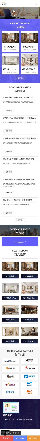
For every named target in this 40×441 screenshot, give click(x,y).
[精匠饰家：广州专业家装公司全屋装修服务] (10, 60)
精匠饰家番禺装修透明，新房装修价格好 (30, 298)
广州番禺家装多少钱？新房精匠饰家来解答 (19, 138)
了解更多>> (20, 243)
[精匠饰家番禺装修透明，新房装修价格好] (29, 60)
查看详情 (9, 110)
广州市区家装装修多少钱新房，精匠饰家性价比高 (11, 320)
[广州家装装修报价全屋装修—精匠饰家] (29, 38)
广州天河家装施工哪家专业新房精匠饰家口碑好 (11, 276)
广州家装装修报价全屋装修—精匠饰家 (30, 276)
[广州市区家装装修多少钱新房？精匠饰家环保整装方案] (29, 331)
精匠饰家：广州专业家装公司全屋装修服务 (11, 298)
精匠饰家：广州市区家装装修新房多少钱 (18, 159)
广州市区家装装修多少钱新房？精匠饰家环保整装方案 (30, 341)
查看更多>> (20, 78)
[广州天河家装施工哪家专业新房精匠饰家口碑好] (10, 38)
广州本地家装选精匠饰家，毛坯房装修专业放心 (21, 97)
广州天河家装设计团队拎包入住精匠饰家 (30, 320)
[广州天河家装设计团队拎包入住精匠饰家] (29, 309)
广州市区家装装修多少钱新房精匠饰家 (11, 341)
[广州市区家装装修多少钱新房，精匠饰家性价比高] (10, 309)
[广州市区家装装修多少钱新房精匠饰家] (10, 331)
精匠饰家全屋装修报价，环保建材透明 (17, 200)
